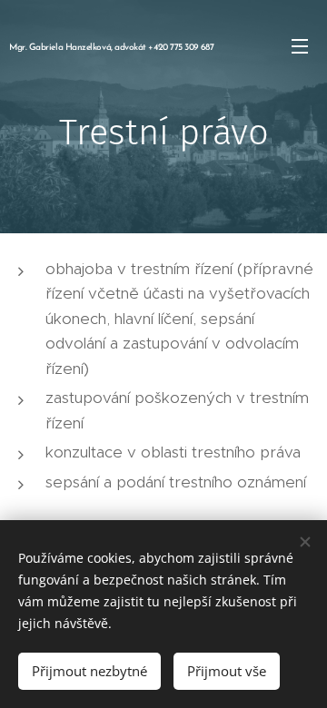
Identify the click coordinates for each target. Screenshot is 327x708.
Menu (300, 45)
